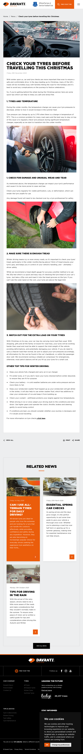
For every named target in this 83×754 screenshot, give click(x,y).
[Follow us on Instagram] (66, 671)
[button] (78, 4)
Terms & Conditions (30, 749)
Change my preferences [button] (61, 745)
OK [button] (47, 745)
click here (41, 418)
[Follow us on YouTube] (70, 671)
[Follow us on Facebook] (61, 671)
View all (9, 440)
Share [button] (77, 440)
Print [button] (67, 440)
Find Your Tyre (24, 671)
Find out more (47, 690)
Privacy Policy (18, 749)
